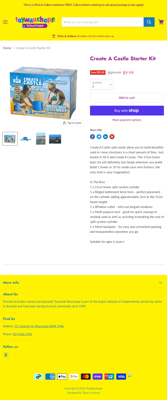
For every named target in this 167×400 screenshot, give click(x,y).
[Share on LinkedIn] (105, 136)
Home (7, 48)
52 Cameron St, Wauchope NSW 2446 (39, 326)
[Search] (149, 22)
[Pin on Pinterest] (112, 136)
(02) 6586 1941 (22, 334)
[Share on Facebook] (92, 136)
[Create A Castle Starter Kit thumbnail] (10, 138)
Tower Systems (91, 392)
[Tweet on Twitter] (99, 136)
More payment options (126, 120)
